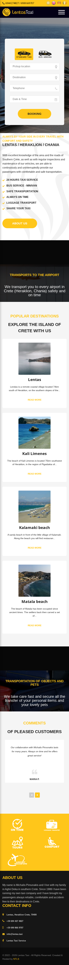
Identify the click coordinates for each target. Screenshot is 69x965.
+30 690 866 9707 (15, 927)
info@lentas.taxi (15, 934)
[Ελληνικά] (48, 2)
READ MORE (34, 399)
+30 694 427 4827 (15, 921)
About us (19, 223)
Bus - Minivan (45, 57)
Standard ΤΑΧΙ (24, 57)
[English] (54, 2)
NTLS (16, 959)
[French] (65, 2)
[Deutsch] (59, 2)
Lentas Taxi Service (16, 940)
